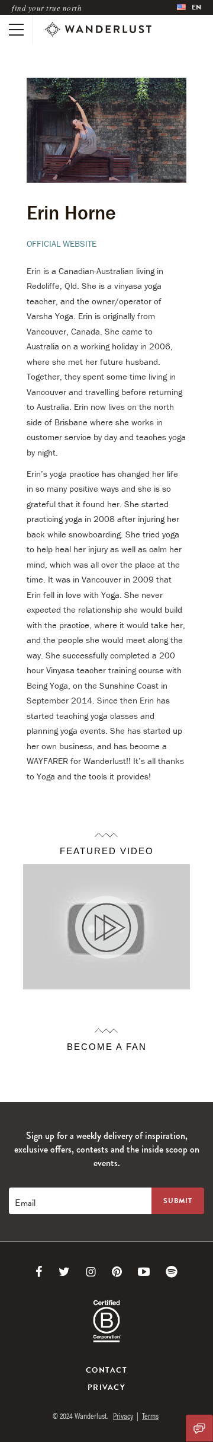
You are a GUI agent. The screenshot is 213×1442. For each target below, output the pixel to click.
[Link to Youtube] (144, 1272)
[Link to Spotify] (172, 1272)
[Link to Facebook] (39, 1272)
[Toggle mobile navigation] (16, 30)
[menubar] (189, 7)
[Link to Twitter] (64, 1272)
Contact (106, 1370)
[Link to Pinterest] (117, 1272)
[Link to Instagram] (91, 1272)
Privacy (106, 1387)
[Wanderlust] (98, 29)
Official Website (61, 243)
